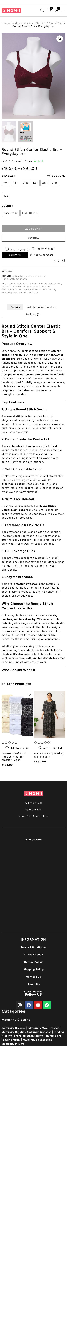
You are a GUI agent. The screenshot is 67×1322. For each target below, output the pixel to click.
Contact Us (33, 976)
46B (44, 182)
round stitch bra (28, 292)
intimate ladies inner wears (29, 276)
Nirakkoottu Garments (14, 278)
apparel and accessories (17, 23)
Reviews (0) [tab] (33, 314)
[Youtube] (38, 1005)
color (6, 205)
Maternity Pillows (13, 1043)
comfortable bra (38, 283)
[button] (59, 38)
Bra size (7, 175)
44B (35, 182)
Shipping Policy (33, 969)
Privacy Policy (33, 954)
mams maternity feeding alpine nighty (48, 755)
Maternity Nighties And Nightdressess (26, 1032)
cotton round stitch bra (37, 286)
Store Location (33, 991)
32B (5, 182)
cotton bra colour (12, 286)
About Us (33, 984)
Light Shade (29, 213)
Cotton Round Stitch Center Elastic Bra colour (28, 289)
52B (5, 195)
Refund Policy (33, 962)
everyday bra (9, 292)
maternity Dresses (14, 1028)
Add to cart (33, 228)
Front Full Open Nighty (28, 1035)
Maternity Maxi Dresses (43, 1028)
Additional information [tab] (41, 307)
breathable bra (18, 283)
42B (25, 182)
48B (54, 182)
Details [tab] (15, 307)
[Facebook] (29, 1005)
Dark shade (10, 213)
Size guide (59, 175)
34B (15, 182)
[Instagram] (20, 1005)
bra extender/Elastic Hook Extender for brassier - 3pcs (14, 756)
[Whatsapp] (47, 1005)
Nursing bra (53, 1035)
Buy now (33, 238)
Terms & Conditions (34, 947)
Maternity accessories (37, 1039)
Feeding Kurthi (11, 1039)
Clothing (40, 23)
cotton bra (55, 283)
